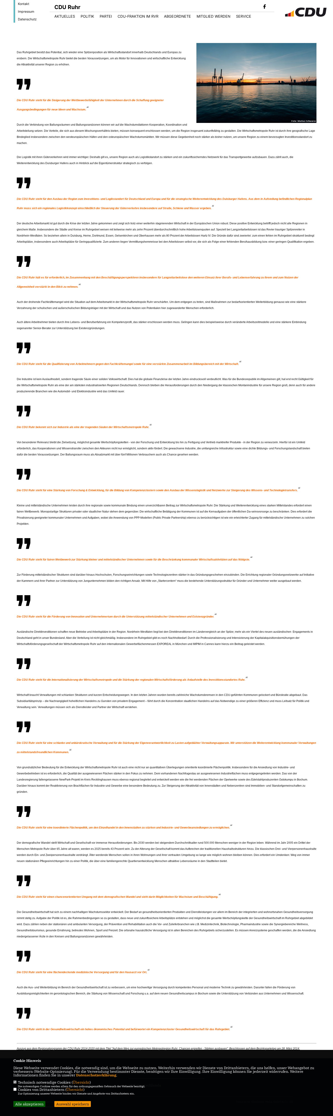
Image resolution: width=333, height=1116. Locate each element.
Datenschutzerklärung (96, 1075)
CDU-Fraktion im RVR (138, 16)
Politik (87, 16)
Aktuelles (64, 16)
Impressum (26, 11)
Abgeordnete (177, 16)
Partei (106, 16)
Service (243, 16)
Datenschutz (27, 19)
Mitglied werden (213, 16)
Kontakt (23, 4)
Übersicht (81, 1082)
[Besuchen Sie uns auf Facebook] (264, 7)
